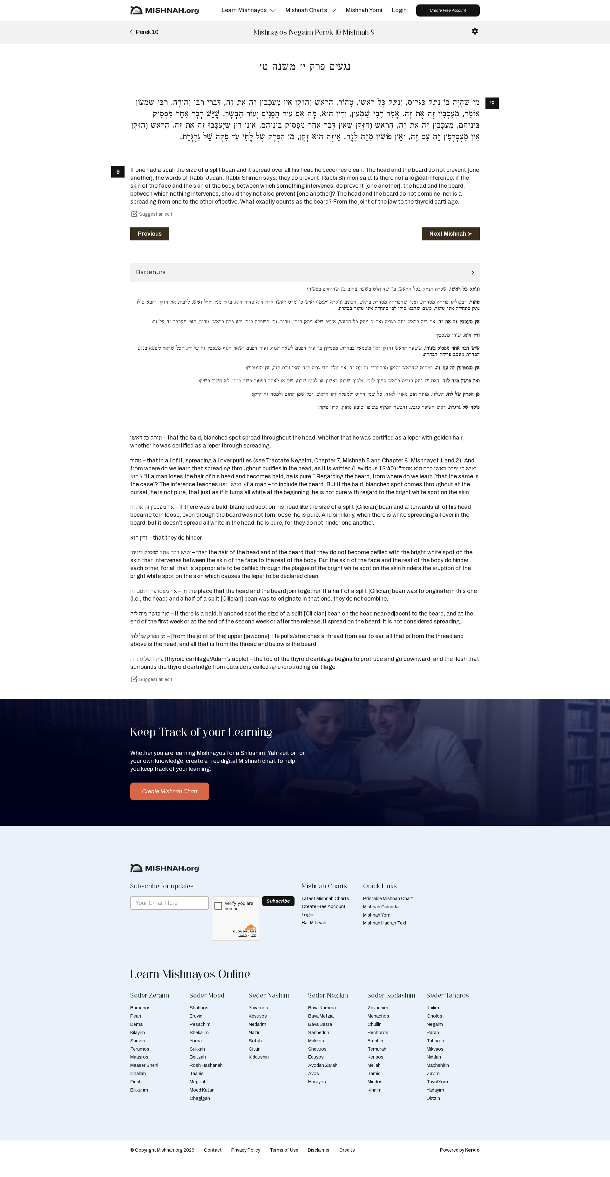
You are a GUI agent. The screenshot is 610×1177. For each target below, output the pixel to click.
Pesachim (200, 1024)
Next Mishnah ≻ (451, 234)
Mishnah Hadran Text (385, 922)
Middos (375, 1081)
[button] (305, 272)
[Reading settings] (475, 31)
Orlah (136, 1081)
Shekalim (199, 1032)
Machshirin (438, 1065)
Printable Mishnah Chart (388, 898)
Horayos (317, 1081)
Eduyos (316, 1056)
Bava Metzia (321, 1016)
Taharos (435, 1040)
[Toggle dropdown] (273, 10)
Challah (138, 1073)
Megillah (198, 1081)
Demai (137, 1024)
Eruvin (196, 1016)
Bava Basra (320, 1024)
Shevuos (317, 1049)
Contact (213, 1150)
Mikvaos (435, 1049)
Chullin (375, 1024)
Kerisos (375, 1056)
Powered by (460, 1150)
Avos (313, 1073)
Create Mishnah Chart (169, 791)
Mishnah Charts (306, 10)
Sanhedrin (318, 1032)
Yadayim (435, 1090)
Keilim (433, 1007)
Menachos (378, 1016)
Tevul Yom (437, 1081)
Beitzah (198, 1056)
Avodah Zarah (322, 1065)
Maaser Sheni (144, 1065)
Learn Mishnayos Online (190, 974)
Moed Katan (202, 1090)
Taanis (197, 1073)
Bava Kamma (322, 1007)
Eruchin (375, 1040)
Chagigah (200, 1098)
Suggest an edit (156, 214)
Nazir (254, 1032)
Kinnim (375, 1090)
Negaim (435, 1024)
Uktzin (433, 1098)
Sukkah (197, 1049)
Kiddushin (259, 1056)
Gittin (255, 1049)
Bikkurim (139, 1090)
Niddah (434, 1056)
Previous (150, 234)
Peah (135, 1016)
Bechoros (378, 1032)
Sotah (255, 1040)
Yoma (196, 1040)
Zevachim (378, 1007)
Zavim (433, 1073)
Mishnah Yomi (364, 10)
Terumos (139, 1049)
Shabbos (199, 1007)
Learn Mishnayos (244, 10)
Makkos (316, 1040)
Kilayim (137, 1032)
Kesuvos (258, 1016)
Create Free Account (448, 10)
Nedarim (257, 1024)
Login (399, 10)
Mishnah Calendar (381, 906)
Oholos (434, 1016)
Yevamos (258, 1007)
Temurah (377, 1049)
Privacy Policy (245, 1150)
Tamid (374, 1073)
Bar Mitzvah (314, 922)
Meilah (374, 1065)
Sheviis (137, 1040)
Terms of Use (284, 1150)
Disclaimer (319, 1150)
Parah (433, 1032)
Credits (347, 1150)
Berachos (140, 1007)
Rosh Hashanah (206, 1065)
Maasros (139, 1056)
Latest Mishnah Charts (325, 898)
